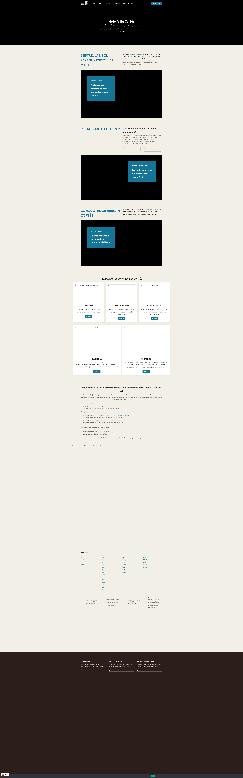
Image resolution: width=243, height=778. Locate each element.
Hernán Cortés (151, 209)
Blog (124, 3)
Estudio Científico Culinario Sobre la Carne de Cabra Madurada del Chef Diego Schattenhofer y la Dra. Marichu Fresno (113, 602)
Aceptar (153, 776)
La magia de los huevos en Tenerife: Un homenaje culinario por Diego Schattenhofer (134, 602)
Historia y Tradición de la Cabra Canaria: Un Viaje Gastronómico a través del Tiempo (92, 602)
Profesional (108, 3)
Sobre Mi (100, 3)
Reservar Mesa (156, 3)
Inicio (94, 3)
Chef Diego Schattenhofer (124, 415)
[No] (241, 776)
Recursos (117, 3)
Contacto (130, 3)
